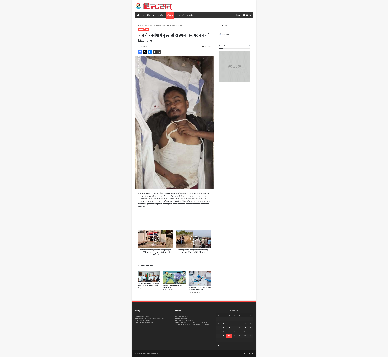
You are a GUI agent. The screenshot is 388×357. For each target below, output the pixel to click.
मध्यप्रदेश (160, 15)
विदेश (148, 15)
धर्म (183, 15)
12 (229, 327)
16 (250, 327)
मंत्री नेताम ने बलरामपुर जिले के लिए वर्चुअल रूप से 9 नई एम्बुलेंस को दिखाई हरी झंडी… (149, 284)
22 (245, 331)
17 (218, 331)
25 (224, 336)
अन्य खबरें (189, 15)
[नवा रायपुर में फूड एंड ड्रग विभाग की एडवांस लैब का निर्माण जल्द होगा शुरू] (200, 278)
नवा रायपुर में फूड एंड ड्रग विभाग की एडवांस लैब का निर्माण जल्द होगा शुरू (200, 288)
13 (234, 327)
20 (234, 331)
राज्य (154, 15)
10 (218, 327)
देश (143, 15)
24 (218, 336)
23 (250, 331)
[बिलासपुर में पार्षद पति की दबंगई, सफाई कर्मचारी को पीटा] (174, 277)
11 (223, 327)
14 (239, 327)
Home (141, 25)
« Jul (217, 345)
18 (223, 331)
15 (245, 327)
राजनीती (177, 15)
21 (239, 331)
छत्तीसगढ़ (169, 15)
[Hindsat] (153, 6)
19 (229, 331)
